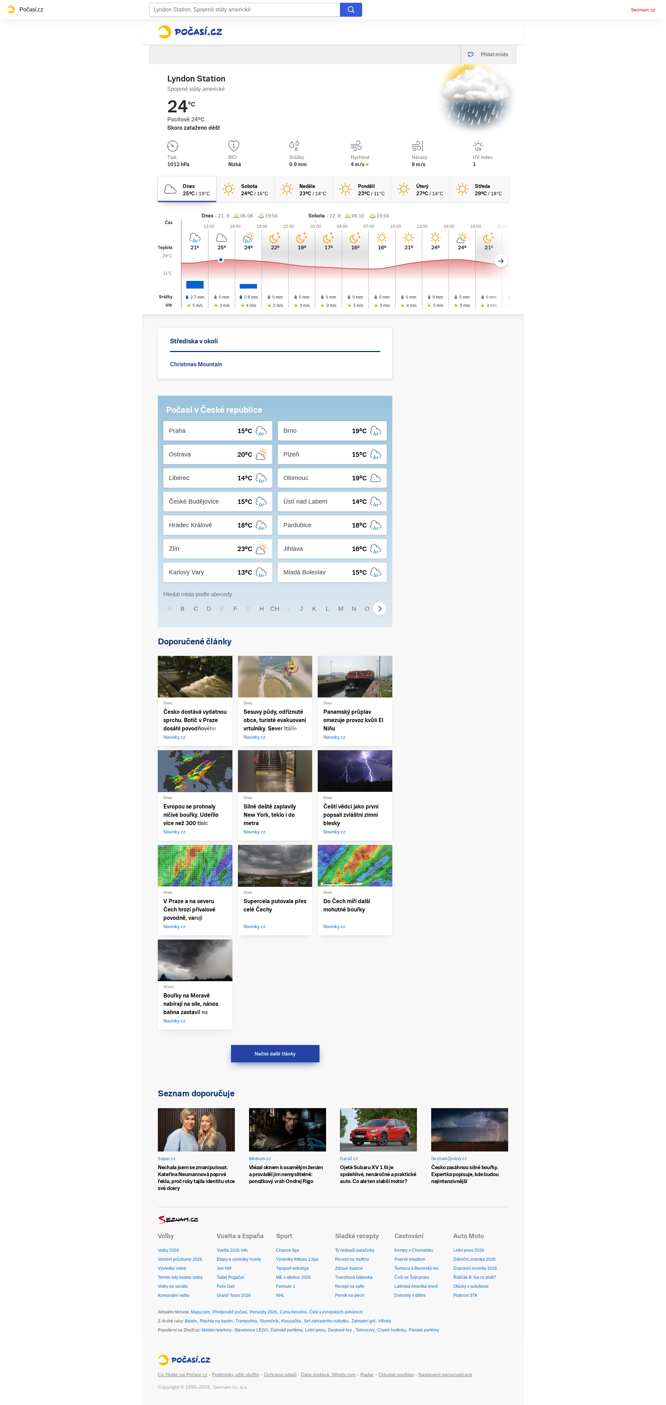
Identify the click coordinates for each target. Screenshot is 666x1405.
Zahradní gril (363, 1321)
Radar (367, 1374)
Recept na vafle (350, 1286)
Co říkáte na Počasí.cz (182, 1374)
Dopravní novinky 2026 (475, 1268)
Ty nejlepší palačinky (354, 1250)
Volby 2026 (168, 1250)
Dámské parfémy (286, 1330)
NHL (280, 1295)
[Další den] (501, 261)
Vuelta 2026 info (232, 1250)
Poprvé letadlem (409, 1259)
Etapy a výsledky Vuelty (239, 1259)
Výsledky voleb (172, 1268)
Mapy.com (200, 1312)
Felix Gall (225, 1286)
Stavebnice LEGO (251, 1330)
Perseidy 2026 (263, 1312)
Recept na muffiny (352, 1259)
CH (274, 608)
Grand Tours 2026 (234, 1295)
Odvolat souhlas (396, 1374)
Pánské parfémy (424, 1330)
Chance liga (287, 1250)
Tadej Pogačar (230, 1277)
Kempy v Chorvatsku (413, 1250)
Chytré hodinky (391, 1330)
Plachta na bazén (216, 1321)
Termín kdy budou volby (180, 1277)
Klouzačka (291, 1321)
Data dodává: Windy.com (328, 1374)
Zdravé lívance (349, 1268)
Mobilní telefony (216, 1330)
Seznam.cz (643, 9)
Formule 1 (285, 1286)
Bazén (191, 1321)
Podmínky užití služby (235, 1374)
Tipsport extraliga (292, 1268)
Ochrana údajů (280, 1374)
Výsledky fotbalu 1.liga (297, 1259)
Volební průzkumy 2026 (180, 1259)
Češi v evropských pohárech (336, 1312)
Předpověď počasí (230, 1312)
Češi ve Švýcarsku (411, 1277)
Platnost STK (465, 1295)
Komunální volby (173, 1295)
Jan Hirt (224, 1268)
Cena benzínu (293, 1312)
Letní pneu (315, 1330)
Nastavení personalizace (445, 1374)
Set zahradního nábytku (326, 1321)
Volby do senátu (173, 1286)
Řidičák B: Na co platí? (474, 1277)
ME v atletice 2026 (293, 1277)
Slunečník (269, 1321)
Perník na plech (350, 1295)
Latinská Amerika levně (416, 1286)
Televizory (365, 1330)
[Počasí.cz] (190, 31)
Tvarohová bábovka (354, 1277)
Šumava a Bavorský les (416, 1268)
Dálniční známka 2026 (474, 1259)
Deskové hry (340, 1330)
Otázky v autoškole (471, 1286)
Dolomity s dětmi (410, 1295)
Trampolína (246, 1321)
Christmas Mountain (196, 364)
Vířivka (384, 1321)
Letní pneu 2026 (468, 1250)
